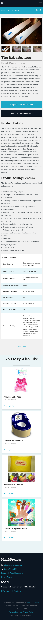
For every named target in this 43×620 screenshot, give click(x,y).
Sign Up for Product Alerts (21, 113)
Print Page (21, 347)
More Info (9, 406)
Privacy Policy (28, 612)
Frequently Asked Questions (12, 573)
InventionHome (33, 602)
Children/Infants (10, 400)
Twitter (6, 591)
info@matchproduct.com (13, 565)
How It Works (6, 577)
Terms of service (15, 612)
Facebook (17, 591)
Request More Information (21, 105)
